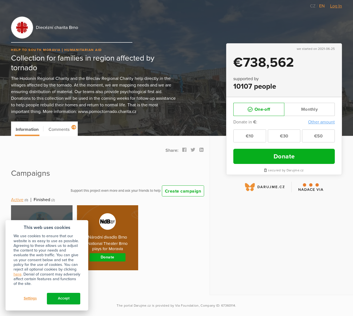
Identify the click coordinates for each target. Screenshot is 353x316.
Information (27, 129)
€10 (250, 136)
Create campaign (183, 191)
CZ (313, 6)
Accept (63, 298)
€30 (284, 136)
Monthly (309, 109)
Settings (30, 298)
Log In (336, 6)
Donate (284, 156)
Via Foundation (187, 305)
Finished (42, 199)
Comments (62, 128)
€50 (318, 136)
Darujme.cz (142, 305)
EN (322, 6)
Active (17, 199)
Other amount (321, 122)
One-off (261, 109)
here (18, 274)
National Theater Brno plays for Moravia (107, 246)
